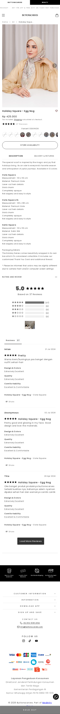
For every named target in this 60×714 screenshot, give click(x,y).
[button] (3, 15)
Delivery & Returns (44, 156)
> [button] (30, 541)
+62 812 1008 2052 (31, 623)
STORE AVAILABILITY (30, 145)
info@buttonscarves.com (31, 627)
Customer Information (30, 593)
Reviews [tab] (10, 340)
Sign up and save (30, 612)
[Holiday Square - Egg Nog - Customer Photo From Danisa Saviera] (30, 325)
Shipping (18, 119)
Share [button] (11, 401)
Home (5, 22)
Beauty (45, 2)
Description (16, 156)
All (13, 22)
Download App (30, 606)
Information (30, 600)
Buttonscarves (15, 2)
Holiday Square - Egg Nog (17, 394)
